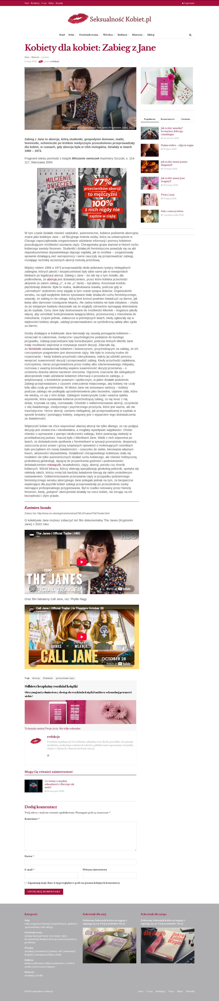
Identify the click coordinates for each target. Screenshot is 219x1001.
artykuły (45, 57)
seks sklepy (47, 927)
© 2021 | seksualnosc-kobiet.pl (39, 991)
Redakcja (35, 3)
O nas (44, 3)
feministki (35, 348)
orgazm (35, 923)
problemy (30, 942)
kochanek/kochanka (36, 939)
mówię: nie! (55, 951)
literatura (39, 963)
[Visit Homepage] (109, 18)
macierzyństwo (67, 939)
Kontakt (59, 3)
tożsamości (42, 951)
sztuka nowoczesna (35, 966)
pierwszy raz (45, 936)
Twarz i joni (167, 194)
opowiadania (32, 927)
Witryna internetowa (95, 869)
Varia (171, 991)
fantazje (45, 923)
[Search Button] (190, 35)
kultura (28, 963)
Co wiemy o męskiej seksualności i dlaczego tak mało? (59, 784)
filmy (51, 954)
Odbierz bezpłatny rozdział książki (51, 686)
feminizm (48, 678)
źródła (39, 975)
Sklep (51, 3)
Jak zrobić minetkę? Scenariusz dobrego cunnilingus (172, 131)
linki (58, 954)
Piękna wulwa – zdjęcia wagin (177, 145)
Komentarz (32, 818)
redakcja (54, 61)
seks (27, 923)
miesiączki (54, 464)
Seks (71, 34)
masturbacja (58, 923)
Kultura (122, 34)
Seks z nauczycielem (172, 211)
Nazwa (29, 856)
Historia (137, 34)
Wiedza (108, 34)
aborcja (52, 279)
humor (51, 966)
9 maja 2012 (31, 61)
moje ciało (60, 936)
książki (28, 954)
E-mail (30, 869)
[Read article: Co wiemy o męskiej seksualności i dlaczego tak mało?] (33, 786)
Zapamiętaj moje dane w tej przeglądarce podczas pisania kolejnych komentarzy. (74, 883)
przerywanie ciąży (65, 678)
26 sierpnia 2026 (55, 791)
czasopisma (40, 954)
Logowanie (189, 3)
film (48, 963)
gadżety (72, 923)
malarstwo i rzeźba (62, 963)
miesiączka (31, 936)
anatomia (69, 951)
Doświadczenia (88, 34)
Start (27, 3)
